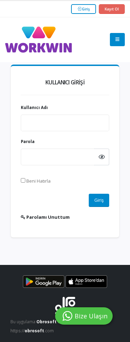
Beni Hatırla (38, 181)
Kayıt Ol (112, 9)
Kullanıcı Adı (34, 107)
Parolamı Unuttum (47, 217)
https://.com (32, 330)
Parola (28, 141)
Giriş (85, 9)
